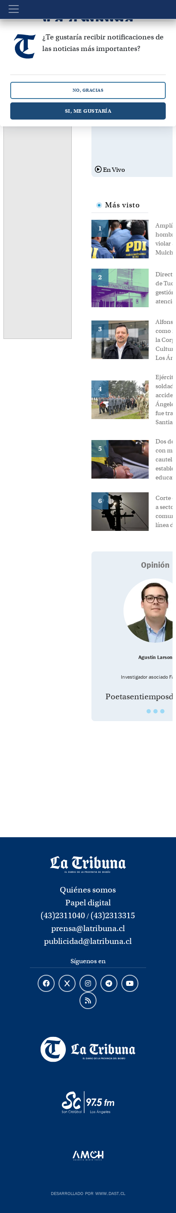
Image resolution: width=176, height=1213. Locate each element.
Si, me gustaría (88, 111)
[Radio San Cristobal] (88, 1102)
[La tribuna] (88, 864)
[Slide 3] (162, 711)
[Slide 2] (155, 711)
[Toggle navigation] (13, 9)
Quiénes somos (88, 890)
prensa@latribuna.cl (88, 928)
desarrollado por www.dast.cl (88, 1192)
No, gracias (88, 90)
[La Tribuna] (88, 1049)
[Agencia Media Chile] (88, 1155)
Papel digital (88, 903)
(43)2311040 (63, 915)
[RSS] (88, 1001)
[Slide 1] (149, 711)
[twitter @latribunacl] (67, 984)
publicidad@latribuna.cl (88, 941)
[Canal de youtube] (129, 984)
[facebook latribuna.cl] (46, 984)
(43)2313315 (113, 915)
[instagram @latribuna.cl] (88, 984)
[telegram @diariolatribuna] (108, 984)
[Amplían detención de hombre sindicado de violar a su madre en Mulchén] (123, 238)
